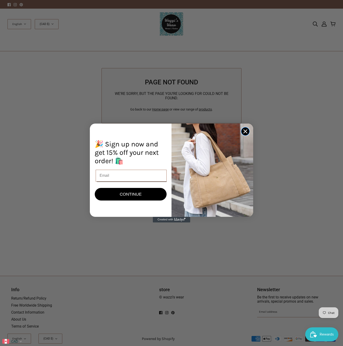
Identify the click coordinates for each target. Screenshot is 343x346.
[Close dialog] (245, 131)
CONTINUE (131, 194)
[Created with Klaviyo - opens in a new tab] (171, 219)
